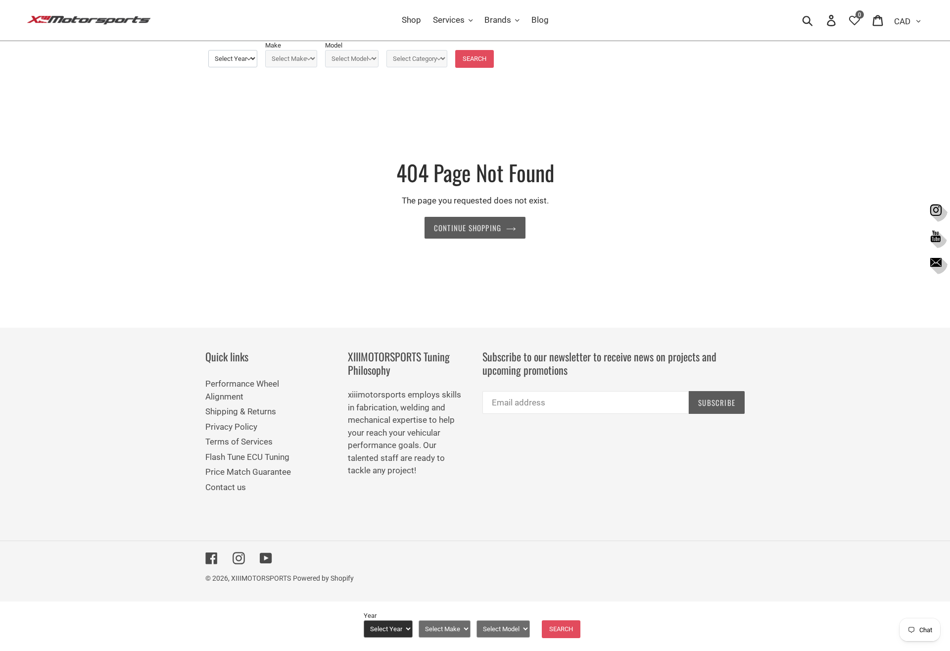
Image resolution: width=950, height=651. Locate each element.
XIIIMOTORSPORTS (261, 578)
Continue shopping (467, 227)
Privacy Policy (231, 427)
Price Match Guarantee (248, 472)
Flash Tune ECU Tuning (247, 457)
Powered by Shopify (323, 578)
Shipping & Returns (240, 411)
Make (273, 45)
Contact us (225, 487)
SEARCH (474, 58)
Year (370, 615)
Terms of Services (239, 442)
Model (333, 45)
